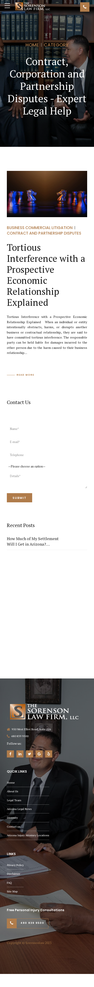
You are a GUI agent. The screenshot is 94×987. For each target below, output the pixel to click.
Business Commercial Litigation (40, 227)
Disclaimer (13, 874)
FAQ (9, 883)
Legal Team (14, 800)
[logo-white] (44, 712)
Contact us (13, 826)
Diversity (12, 818)
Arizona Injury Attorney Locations (28, 835)
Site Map (12, 891)
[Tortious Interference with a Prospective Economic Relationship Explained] (47, 194)
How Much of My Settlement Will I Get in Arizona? (33, 541)
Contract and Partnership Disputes (44, 233)
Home (32, 45)
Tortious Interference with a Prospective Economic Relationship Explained (46, 274)
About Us (12, 791)
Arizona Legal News (19, 809)
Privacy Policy (15, 865)
